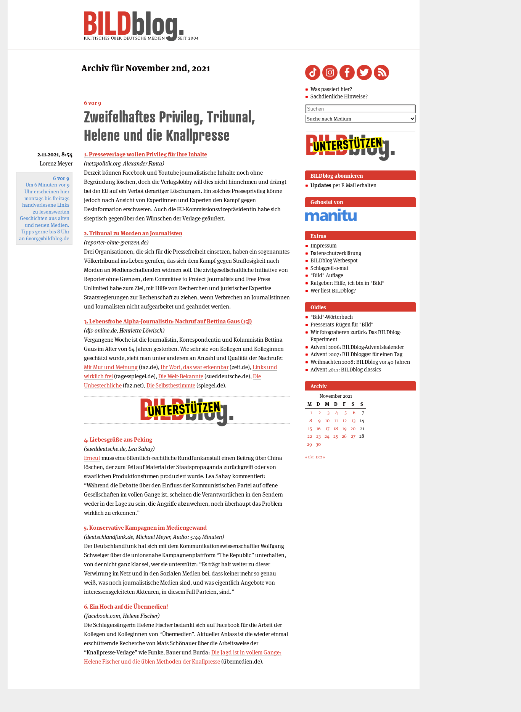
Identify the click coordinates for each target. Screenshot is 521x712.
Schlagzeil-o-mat (329, 268)
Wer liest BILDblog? (333, 290)
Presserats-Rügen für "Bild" (341, 324)
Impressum (323, 245)
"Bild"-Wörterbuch (331, 316)
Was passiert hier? (331, 89)
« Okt (309, 457)
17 (327, 428)
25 (335, 436)
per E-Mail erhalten (343, 185)
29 (309, 444)
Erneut (92, 457)
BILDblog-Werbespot (334, 260)
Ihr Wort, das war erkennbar (194, 367)
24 (327, 436)
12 (345, 420)
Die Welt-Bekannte (180, 376)
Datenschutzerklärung (335, 253)
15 (310, 428)
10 (327, 420)
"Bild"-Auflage (326, 275)
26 (344, 436)
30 (318, 444)
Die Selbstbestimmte (170, 385)
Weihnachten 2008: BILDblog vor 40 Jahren (360, 361)
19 (344, 428)
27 (353, 436)
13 (353, 420)
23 (318, 436)
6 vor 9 (92, 102)
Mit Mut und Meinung (111, 367)
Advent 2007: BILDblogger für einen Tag (356, 354)
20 (353, 428)
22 (309, 436)
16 (318, 428)
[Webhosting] (331, 219)
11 (336, 420)
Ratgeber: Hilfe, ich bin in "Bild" (347, 283)
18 (335, 428)
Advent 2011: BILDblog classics (345, 369)
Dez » (320, 457)
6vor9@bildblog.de (47, 238)
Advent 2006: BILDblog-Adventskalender (357, 347)
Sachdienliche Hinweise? (339, 96)
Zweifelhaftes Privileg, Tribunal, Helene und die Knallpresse (169, 125)
